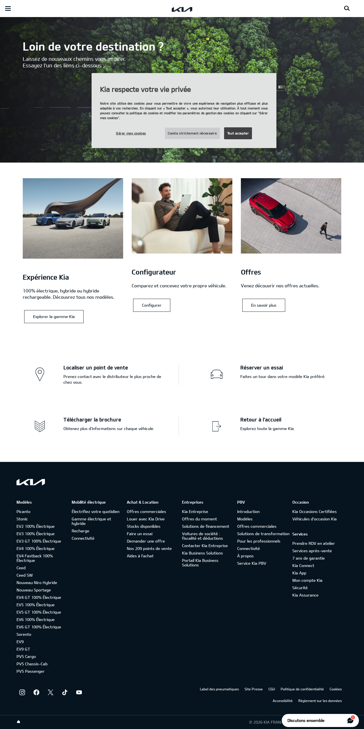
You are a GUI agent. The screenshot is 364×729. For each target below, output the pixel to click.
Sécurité (300, 587)
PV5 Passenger (30, 671)
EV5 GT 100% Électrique (38, 612)
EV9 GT (23, 649)
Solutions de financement (205, 526)
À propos (245, 555)
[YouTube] (79, 692)
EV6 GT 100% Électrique (38, 626)
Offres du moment (199, 518)
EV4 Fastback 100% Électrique (34, 558)
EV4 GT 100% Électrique (38, 597)
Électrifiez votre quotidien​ (95, 511)
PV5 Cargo (26, 656)
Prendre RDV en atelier (313, 543)
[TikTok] (65, 692)
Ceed (21, 567)
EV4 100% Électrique (35, 548)
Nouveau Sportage (33, 589)
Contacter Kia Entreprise (205, 545)
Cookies (336, 689)
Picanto (23, 511)
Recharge (80, 530)
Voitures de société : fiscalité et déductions (202, 536)
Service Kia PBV (251, 563)
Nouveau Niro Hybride (36, 582)
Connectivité (83, 538)
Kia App (299, 572)
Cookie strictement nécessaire (192, 133)
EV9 (20, 641)
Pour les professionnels (258, 541)
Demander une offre (146, 541)
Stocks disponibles (143, 526)
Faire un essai (139, 533)
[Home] (18, 722)
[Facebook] (36, 692)
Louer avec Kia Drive (146, 518)
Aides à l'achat (140, 555)
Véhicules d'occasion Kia (314, 518)
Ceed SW (24, 575)
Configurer (152, 305)
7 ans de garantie (308, 558)
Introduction (248, 511)
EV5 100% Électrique (35, 604)
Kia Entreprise (195, 511)
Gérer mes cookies (131, 133)
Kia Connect (303, 565)
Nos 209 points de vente (149, 548)
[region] (184, 110)
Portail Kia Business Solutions (200, 562)
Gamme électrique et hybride (91, 521)
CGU (271, 689)
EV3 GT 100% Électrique (38, 541)
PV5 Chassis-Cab (31, 663)
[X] (50, 692)
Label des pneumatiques (219, 689)
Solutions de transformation (263, 533)
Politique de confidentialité (302, 689)
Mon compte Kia (307, 580)
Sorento (23, 634)
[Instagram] (22, 692)
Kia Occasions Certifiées (314, 511)
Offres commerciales (146, 511)
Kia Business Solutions (202, 553)
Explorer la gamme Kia (54, 316)
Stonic (22, 518)
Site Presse (254, 689)
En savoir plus (263, 305)
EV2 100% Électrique (35, 526)
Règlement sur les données (320, 701)
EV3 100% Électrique (35, 533)
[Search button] (347, 8)
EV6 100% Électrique (35, 619)
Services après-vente (312, 550)
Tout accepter (238, 133)
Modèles (245, 518)
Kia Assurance (305, 595)
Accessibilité (283, 701)
